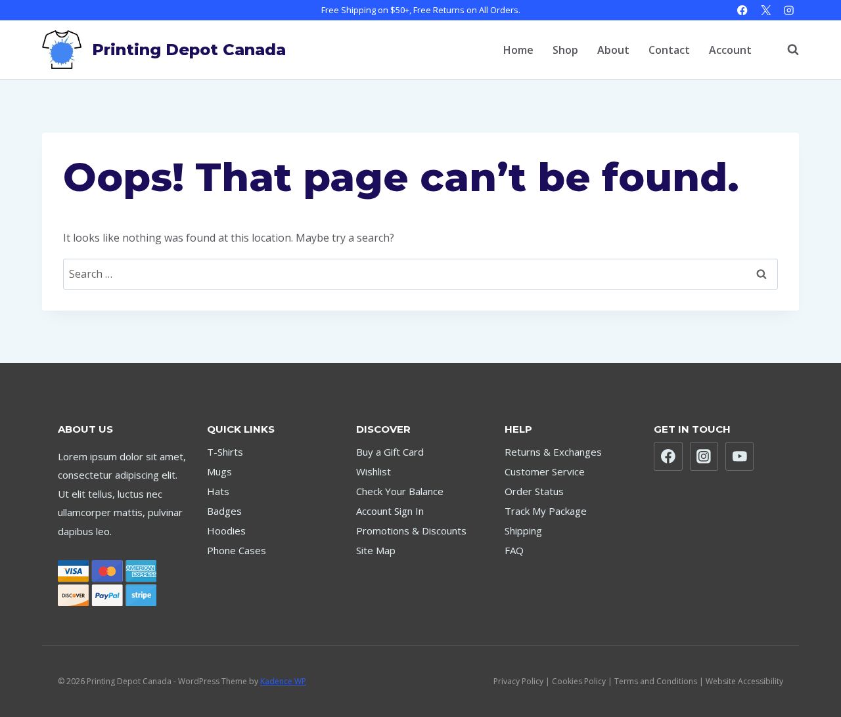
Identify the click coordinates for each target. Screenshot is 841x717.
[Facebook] (743, 10)
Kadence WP (283, 681)
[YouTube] (739, 456)
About (613, 50)
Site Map (376, 550)
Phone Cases (236, 550)
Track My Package (546, 510)
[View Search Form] (786, 50)
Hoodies (226, 530)
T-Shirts (225, 451)
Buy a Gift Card (390, 451)
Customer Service (545, 471)
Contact (669, 50)
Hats (218, 491)
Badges (224, 510)
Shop (565, 50)
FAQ (514, 550)
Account (730, 50)
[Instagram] (789, 10)
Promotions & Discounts (411, 530)
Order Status (534, 491)
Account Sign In (390, 510)
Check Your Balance (399, 491)
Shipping (523, 530)
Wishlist (373, 471)
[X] (766, 10)
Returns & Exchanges (553, 451)
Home (518, 50)
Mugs (219, 471)
